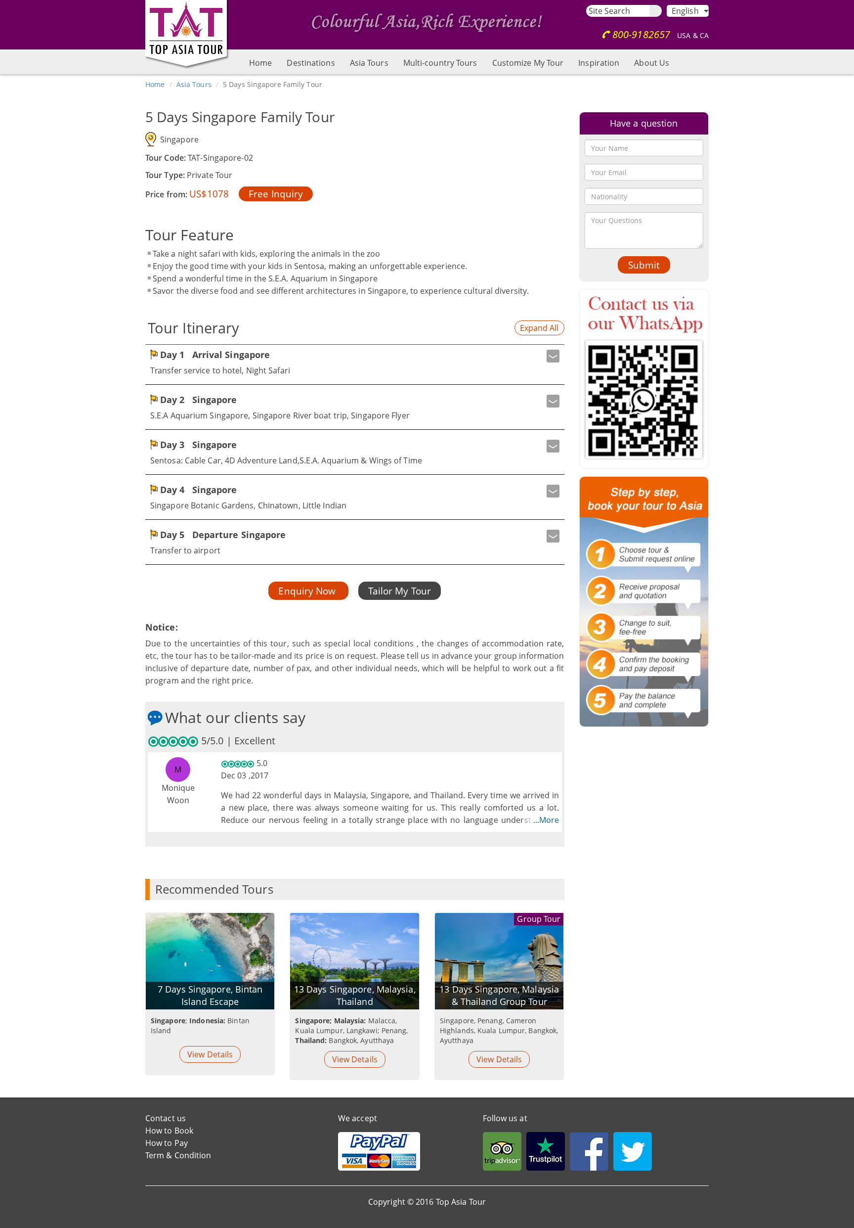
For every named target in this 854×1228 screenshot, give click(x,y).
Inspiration (598, 62)
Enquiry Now (308, 590)
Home (260, 62)
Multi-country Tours (440, 62)
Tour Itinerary (193, 327)
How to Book (169, 1130)
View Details (210, 1054)
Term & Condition (178, 1155)
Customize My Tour (528, 62)
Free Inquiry (276, 193)
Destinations (311, 62)
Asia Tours (369, 62)
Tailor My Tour (399, 590)
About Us (651, 62)
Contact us (165, 1118)
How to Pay (166, 1142)
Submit (644, 265)
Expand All (539, 327)
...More (546, 820)
